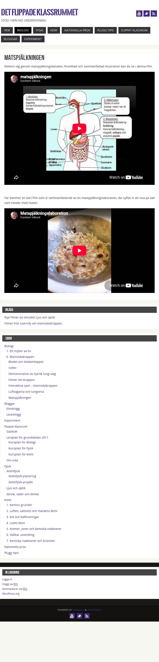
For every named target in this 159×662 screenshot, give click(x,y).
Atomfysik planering (22, 476)
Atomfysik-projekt (20, 482)
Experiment (12, 420)
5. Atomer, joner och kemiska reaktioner (33, 529)
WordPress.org (10, 593)
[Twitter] (146, 13)
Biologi (9, 346)
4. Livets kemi (15, 523)
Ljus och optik (15, 488)
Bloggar (9, 404)
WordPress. (94, 609)
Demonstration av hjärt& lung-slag (32, 374)
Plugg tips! (11, 553)
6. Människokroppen (20, 357)
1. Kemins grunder (19, 505)
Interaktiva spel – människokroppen (33, 386)
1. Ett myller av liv (18, 351)
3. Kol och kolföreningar (22, 517)
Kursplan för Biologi (22, 442)
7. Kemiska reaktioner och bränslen (30, 541)
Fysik (7, 466)
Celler (12, 368)
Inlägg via (10, 584)
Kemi (7, 500)
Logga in (7, 579)
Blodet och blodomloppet (25, 362)
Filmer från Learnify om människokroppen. (33, 323)
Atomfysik (13, 471)
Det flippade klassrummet (39, 12)
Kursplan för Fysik (20, 448)
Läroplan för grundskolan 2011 (27, 437)
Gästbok (11, 431)
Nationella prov (15, 547)
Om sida (12, 460)
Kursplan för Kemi (21, 454)
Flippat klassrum (15, 426)
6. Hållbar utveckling (20, 535)
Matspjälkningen (19, 398)
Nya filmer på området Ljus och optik (29, 317)
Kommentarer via (14, 589)
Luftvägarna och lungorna (26, 392)
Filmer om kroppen (21, 380)
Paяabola (78, 609)
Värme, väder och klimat (22, 494)
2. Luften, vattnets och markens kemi (31, 511)
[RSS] (154, 13)
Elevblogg (13, 409)
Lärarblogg (13, 414)
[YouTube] (139, 13)
